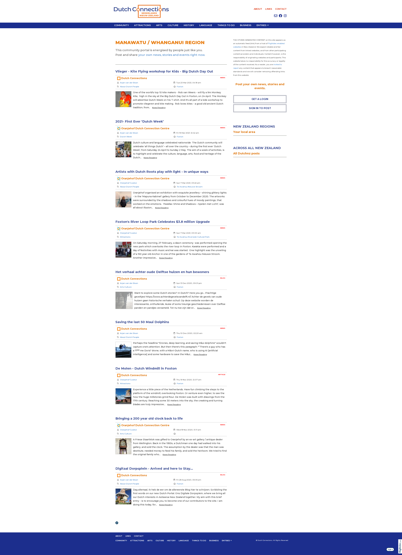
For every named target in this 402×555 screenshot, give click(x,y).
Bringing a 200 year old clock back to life (149, 418)
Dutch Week (126, 136)
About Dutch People (129, 86)
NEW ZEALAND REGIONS (254, 126)
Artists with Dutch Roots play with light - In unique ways (161, 172)
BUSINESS (245, 25)
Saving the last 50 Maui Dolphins (142, 322)
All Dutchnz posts (246, 153)
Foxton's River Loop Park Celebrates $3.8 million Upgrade (162, 222)
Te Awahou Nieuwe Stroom (190, 186)
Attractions (125, 237)
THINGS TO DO (226, 25)
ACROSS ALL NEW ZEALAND (257, 148)
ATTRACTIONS (142, 25)
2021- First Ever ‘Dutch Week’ (139, 121)
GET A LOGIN (260, 99)
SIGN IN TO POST (260, 108)
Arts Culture (126, 287)
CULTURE (173, 25)
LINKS (268, 9)
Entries (261, 25)
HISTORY (189, 25)
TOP (390, 549)
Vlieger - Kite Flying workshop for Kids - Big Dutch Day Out (164, 71)
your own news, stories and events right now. (171, 55)
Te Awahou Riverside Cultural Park (193, 237)
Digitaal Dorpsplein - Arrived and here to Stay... (154, 468)
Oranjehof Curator (128, 183)
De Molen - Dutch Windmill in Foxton (146, 368)
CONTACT (281, 9)
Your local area (244, 132)
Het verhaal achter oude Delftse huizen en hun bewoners (162, 272)
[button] (401, 551)
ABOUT (258, 9)
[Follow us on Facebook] (280, 15)
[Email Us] (275, 15)
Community (121, 25)
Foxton (180, 86)
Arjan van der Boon (129, 82)
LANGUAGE (205, 25)
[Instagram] (285, 15)
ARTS (159, 25)
